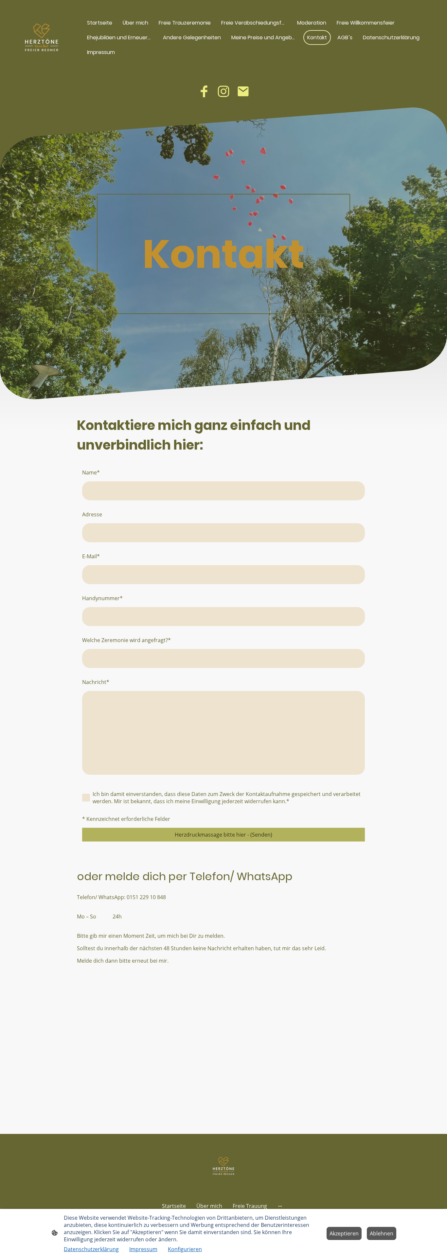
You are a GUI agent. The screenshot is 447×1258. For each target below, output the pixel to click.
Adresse (92, 514)
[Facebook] (204, 91)
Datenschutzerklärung (91, 1249)
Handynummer (102, 598)
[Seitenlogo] (41, 37)
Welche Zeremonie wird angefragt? (126, 640)
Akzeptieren (344, 1233)
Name (91, 472)
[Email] (243, 91)
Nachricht (95, 682)
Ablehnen (381, 1233)
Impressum (143, 1249)
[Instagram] (223, 91)
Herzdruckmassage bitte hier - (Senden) (223, 834)
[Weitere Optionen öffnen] (280, 1206)
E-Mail (91, 556)
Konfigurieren (185, 1249)
